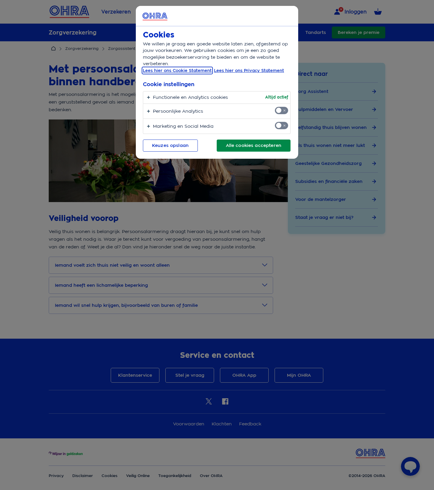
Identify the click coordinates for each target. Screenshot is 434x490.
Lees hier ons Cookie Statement (177, 70)
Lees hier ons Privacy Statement (249, 70)
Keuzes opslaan (170, 145)
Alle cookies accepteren (253, 145)
